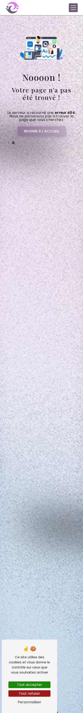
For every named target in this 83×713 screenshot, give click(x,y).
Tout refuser (29, 693)
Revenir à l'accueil (41, 131)
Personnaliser (29, 702)
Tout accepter (29, 684)
